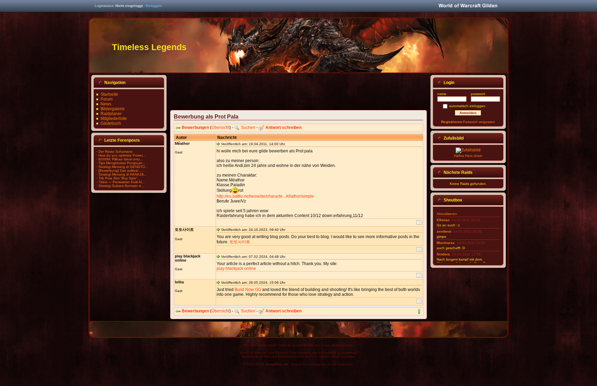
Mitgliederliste (114, 118)
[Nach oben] (419, 311)
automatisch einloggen (467, 106)
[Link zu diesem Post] (218, 143)
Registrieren (451, 122)
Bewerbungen (195, 127)
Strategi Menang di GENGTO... (123, 167)
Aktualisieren (447, 214)
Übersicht (220, 127)
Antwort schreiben (283, 127)
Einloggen (154, 6)
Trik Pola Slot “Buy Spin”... (119, 178)
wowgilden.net (276, 364)
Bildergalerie (113, 108)
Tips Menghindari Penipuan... (121, 163)
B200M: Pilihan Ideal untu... (120, 159)
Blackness (446, 243)
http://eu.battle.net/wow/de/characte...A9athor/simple (265, 196)
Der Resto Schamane (115, 151)
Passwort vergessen (479, 122)
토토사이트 (239, 241)
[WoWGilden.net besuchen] (467, 6)
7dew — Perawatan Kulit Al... (121, 182)
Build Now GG (248, 289)
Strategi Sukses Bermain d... (121, 186)
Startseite (109, 94)
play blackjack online (236, 268)
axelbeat (444, 231)
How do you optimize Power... (121, 155)
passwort (478, 94)
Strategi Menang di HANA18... (122, 174)
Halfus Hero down (468, 156)
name (441, 94)
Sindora (443, 254)
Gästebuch (111, 123)
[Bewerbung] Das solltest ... (120, 170)
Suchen (248, 127)
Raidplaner (111, 113)
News (106, 104)
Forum (107, 99)
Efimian (443, 220)
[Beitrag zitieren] (419, 222)
